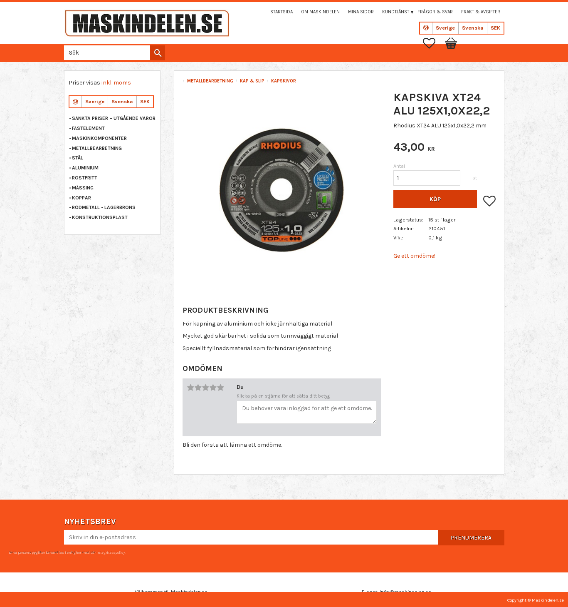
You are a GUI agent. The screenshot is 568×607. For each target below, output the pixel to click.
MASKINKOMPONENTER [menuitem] (99, 138)
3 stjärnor (205, 387)
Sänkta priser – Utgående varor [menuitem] (114, 118)
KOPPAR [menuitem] (81, 198)
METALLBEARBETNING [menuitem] (97, 148)
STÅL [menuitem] (77, 158)
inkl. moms (116, 82)
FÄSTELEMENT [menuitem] (88, 128)
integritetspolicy (110, 552)
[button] (433, 43)
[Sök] (157, 52)
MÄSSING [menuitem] (83, 188)
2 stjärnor (198, 387)
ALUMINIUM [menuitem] (85, 168)
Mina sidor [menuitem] (361, 12)
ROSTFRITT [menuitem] (84, 178)
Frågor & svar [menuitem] (435, 12)
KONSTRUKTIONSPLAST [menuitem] (100, 217)
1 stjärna (190, 387)
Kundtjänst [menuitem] (395, 12)
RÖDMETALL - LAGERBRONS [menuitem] (104, 207)
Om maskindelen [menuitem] (320, 12)
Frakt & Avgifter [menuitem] (480, 12)
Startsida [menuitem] (281, 12)
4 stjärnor (213, 387)
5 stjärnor (220, 387)
